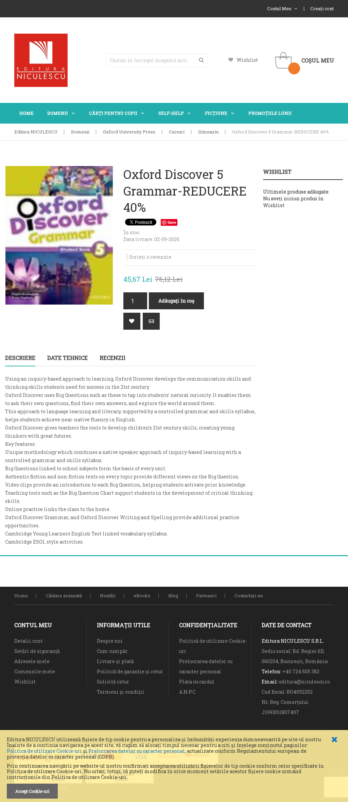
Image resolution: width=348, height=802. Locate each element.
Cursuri (177, 132)
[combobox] (157, 60)
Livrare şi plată (115, 661)
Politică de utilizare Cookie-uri (213, 646)
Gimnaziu (208, 132)
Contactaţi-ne (248, 596)
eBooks (142, 596)
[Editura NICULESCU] (41, 60)
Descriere (20, 357)
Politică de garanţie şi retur (130, 671)
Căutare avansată (64, 596)
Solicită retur (113, 681)
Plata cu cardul (196, 681)
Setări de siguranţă (37, 651)
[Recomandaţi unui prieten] (151, 321)
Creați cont (322, 8)
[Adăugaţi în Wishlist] (131, 321)
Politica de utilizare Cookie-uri (44, 751)
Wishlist (247, 60)
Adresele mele (32, 661)
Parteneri (206, 596)
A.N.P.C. (187, 692)
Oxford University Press (129, 132)
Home (21, 596)
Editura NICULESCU (35, 132)
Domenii (80, 132)
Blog (173, 596)
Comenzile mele (34, 671)
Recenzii (112, 357)
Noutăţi (108, 596)
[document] (174, 768)
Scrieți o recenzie (150, 257)
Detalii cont (28, 641)
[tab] (20, 358)
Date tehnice (67, 357)
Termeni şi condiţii (120, 692)
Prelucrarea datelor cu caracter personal (136, 751)
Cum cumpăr (112, 651)
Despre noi (110, 641)
